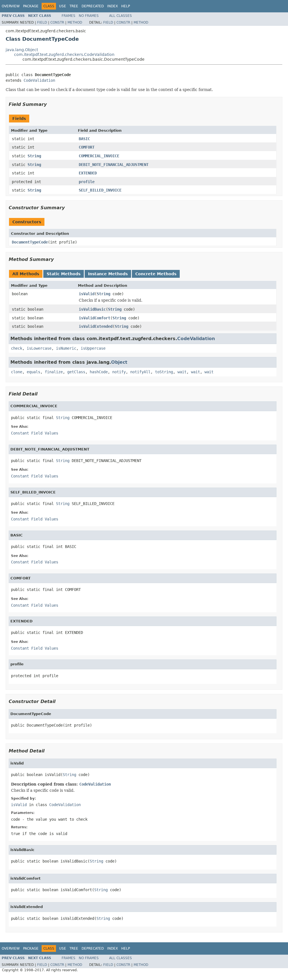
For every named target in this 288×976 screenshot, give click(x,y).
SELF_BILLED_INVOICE (100, 190)
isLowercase (39, 348)
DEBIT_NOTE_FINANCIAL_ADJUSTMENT (113, 164)
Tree (73, 6)
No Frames (89, 16)
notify (119, 372)
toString (164, 372)
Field (42, 22)
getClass (76, 372)
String (34, 156)
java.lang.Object (22, 49)
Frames (68, 16)
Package (31, 6)
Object (119, 362)
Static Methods (63, 274)
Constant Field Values (34, 433)
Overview (11, 6)
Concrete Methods (155, 274)
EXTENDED (88, 173)
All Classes (120, 16)
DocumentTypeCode (30, 242)
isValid (86, 294)
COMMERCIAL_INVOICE (99, 156)
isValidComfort (94, 318)
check (16, 348)
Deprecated (93, 6)
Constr (57, 22)
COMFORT (86, 147)
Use (62, 6)
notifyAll (140, 372)
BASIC (84, 138)
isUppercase (93, 348)
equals (33, 372)
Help (125, 6)
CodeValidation (39, 80)
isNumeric (66, 348)
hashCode (99, 372)
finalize (54, 372)
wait (181, 372)
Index (112, 6)
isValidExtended (95, 326)
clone (16, 372)
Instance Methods (108, 274)
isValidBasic (92, 309)
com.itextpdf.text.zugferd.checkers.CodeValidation (64, 54)
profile (86, 181)
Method (75, 22)
